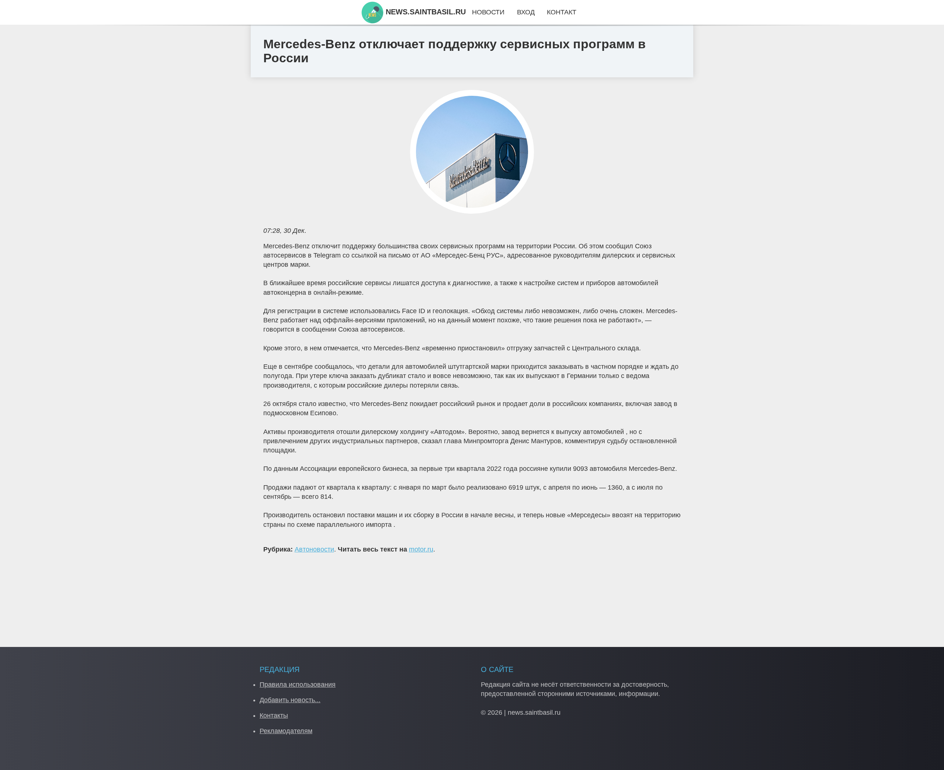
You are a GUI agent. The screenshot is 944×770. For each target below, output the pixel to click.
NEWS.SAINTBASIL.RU (425, 12)
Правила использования (298, 684)
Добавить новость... (290, 700)
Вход (526, 12)
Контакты (274, 715)
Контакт (561, 12)
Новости (488, 12)
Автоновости (314, 549)
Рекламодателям (286, 731)
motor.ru (421, 549)
